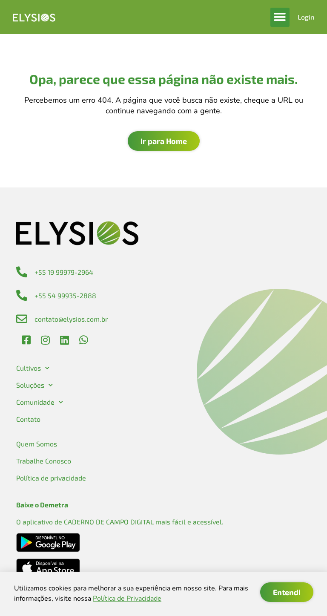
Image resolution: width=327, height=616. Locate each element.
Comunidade (35, 402)
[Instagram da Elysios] (45, 340)
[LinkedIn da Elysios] (65, 340)
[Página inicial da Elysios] (34, 17)
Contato (28, 419)
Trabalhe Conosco (43, 461)
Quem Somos (36, 444)
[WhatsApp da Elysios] (84, 340)
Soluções (30, 385)
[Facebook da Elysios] (26, 340)
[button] (280, 17)
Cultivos (28, 368)
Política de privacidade (51, 478)
